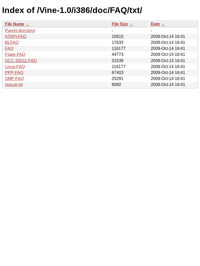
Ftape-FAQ (15, 54)
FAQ (9, 48)
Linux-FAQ (15, 66)
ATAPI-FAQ (15, 36)
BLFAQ (11, 42)
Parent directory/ (20, 30)
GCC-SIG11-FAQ (21, 60)
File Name (14, 24)
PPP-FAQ (14, 72)
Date (155, 24)
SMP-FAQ (14, 78)
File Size (120, 24)
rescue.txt (14, 84)
